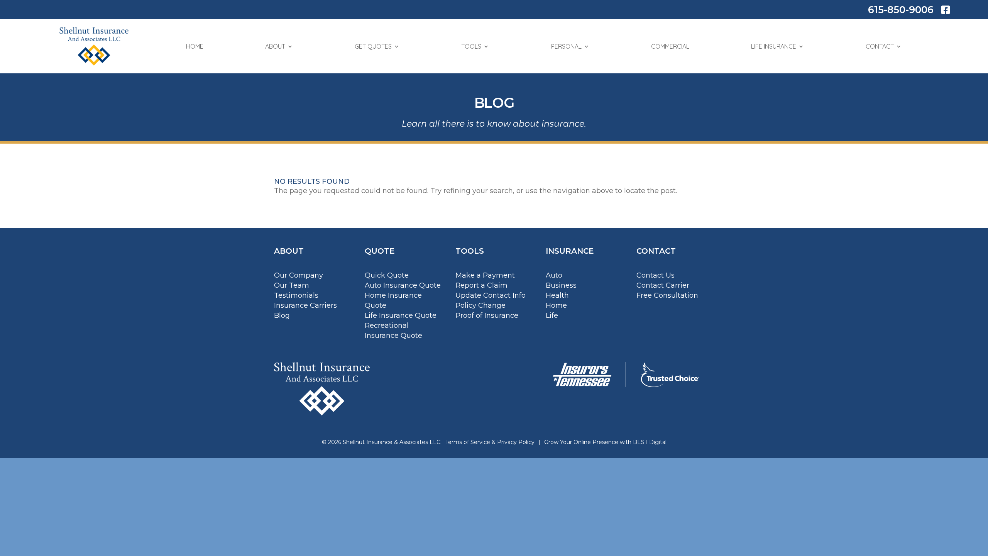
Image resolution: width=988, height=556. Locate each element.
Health (557, 295)
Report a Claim (481, 285)
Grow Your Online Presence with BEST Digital (605, 442)
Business (561, 285)
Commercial (670, 46)
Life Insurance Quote (400, 315)
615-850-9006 (901, 9)
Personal (566, 46)
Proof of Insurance (486, 315)
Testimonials (296, 295)
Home (194, 46)
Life (552, 315)
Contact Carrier (662, 285)
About (275, 46)
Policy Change (480, 305)
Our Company (298, 275)
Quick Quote (387, 275)
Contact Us (655, 275)
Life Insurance (773, 46)
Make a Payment (485, 275)
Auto (554, 275)
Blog (282, 315)
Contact (880, 46)
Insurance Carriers (305, 305)
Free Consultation (667, 295)
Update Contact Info (490, 295)
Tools (471, 46)
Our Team (291, 285)
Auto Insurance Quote (403, 285)
